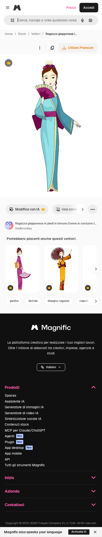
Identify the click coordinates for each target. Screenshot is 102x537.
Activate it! (78, 532)
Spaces (10, 395)
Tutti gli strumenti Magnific (25, 465)
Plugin (13, 442)
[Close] (95, 532)
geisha (14, 301)
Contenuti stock (17, 424)
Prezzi (71, 7)
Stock (22, 34)
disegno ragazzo (59, 301)
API (7, 459)
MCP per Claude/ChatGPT (25, 430)
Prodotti (12, 387)
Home (9, 34)
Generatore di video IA (21, 413)
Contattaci (14, 504)
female (33, 301)
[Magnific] (51, 328)
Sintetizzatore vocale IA (23, 419)
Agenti (13, 436)
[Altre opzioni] (39, 47)
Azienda (12, 491)
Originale (31, 63)
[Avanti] (82, 209)
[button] (51, 367)
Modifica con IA (24, 210)
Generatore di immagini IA (24, 407)
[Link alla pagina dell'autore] (9, 226)
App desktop (18, 448)
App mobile (13, 453)
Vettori (35, 34)
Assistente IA (14, 401)
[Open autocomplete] (10, 20)
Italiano (51, 367)
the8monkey (23, 228)
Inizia (9, 477)
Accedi (88, 7)
